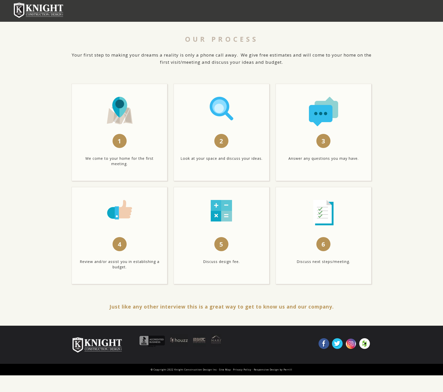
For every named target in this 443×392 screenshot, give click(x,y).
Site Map (225, 369)
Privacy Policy (242, 369)
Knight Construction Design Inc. (40, 10)
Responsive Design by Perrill (273, 369)
